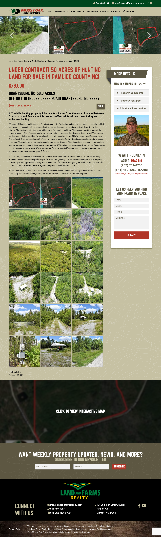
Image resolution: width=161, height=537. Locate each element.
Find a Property (56, 11)
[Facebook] (148, 3)
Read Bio (136, 160)
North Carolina (38, 61)
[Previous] (12, 35)
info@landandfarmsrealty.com (66, 504)
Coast (50, 61)
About (114, 11)
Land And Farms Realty (19, 61)
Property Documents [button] (132, 92)
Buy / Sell (76, 11)
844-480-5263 (102, 3)
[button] (80, 35)
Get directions (21, 105)
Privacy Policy (15, 529)
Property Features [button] (130, 100)
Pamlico (59, 61)
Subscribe (119, 466)
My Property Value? (98, 11)
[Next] (149, 35)
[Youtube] (151, 3)
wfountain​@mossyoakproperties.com (131, 173)
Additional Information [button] (133, 108)
